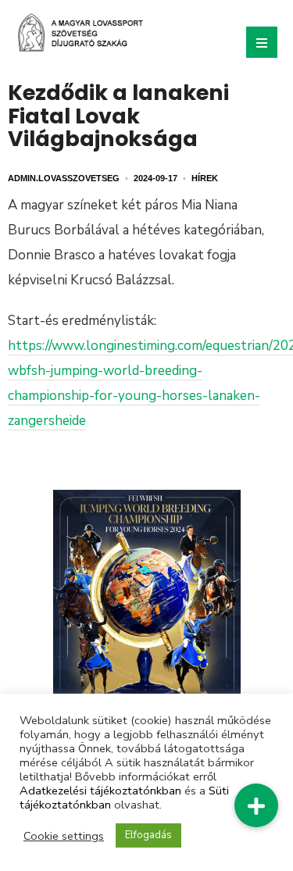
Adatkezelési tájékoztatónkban (100, 790)
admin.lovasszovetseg (64, 178)
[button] (256, 805)
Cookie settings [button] (63, 836)
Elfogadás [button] (148, 835)
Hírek (204, 178)
